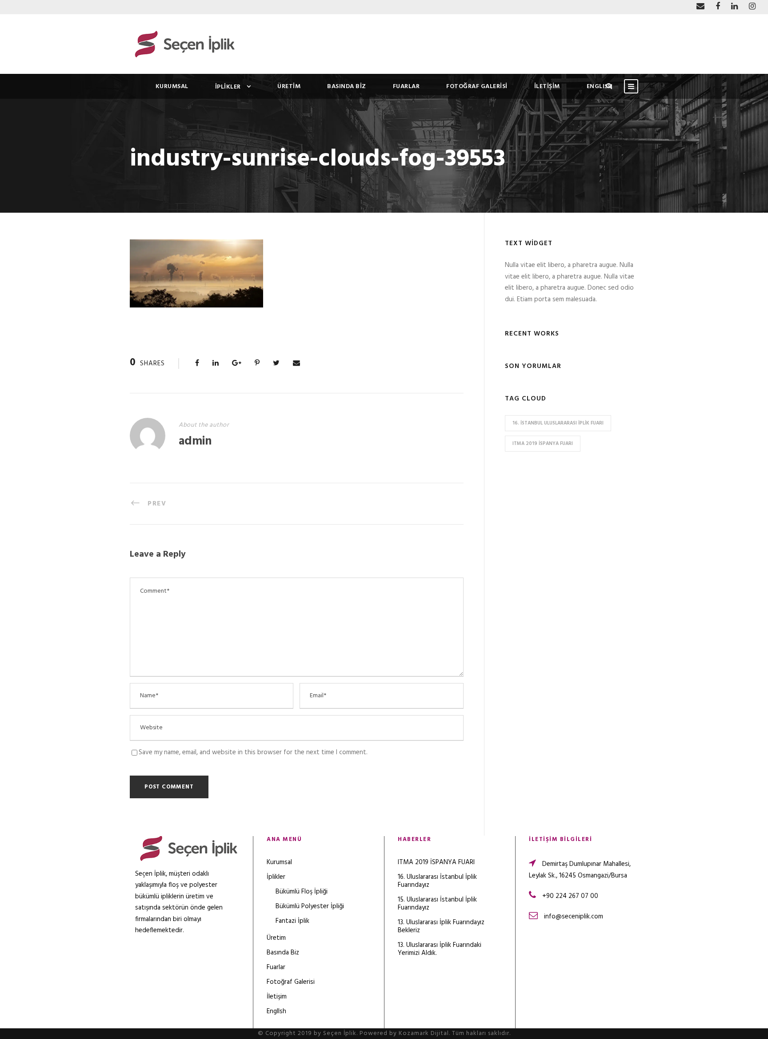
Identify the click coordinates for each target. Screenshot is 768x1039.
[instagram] (752, 6)
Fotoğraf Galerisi (477, 86)
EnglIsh (600, 86)
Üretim (288, 86)
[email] (700, 6)
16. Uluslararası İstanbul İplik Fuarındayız (437, 881)
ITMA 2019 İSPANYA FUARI (542, 444)
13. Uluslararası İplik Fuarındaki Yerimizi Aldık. (439, 949)
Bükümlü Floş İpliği (302, 891)
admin (195, 442)
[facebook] (718, 6)
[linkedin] (734, 6)
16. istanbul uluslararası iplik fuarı (558, 423)
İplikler (228, 87)
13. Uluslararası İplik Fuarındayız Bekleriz (441, 926)
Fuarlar (406, 86)
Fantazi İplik (292, 921)
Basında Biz (346, 86)
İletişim (547, 86)
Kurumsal (172, 86)
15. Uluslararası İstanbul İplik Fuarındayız (437, 903)
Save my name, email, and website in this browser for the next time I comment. (253, 752)
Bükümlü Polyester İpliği (310, 906)
